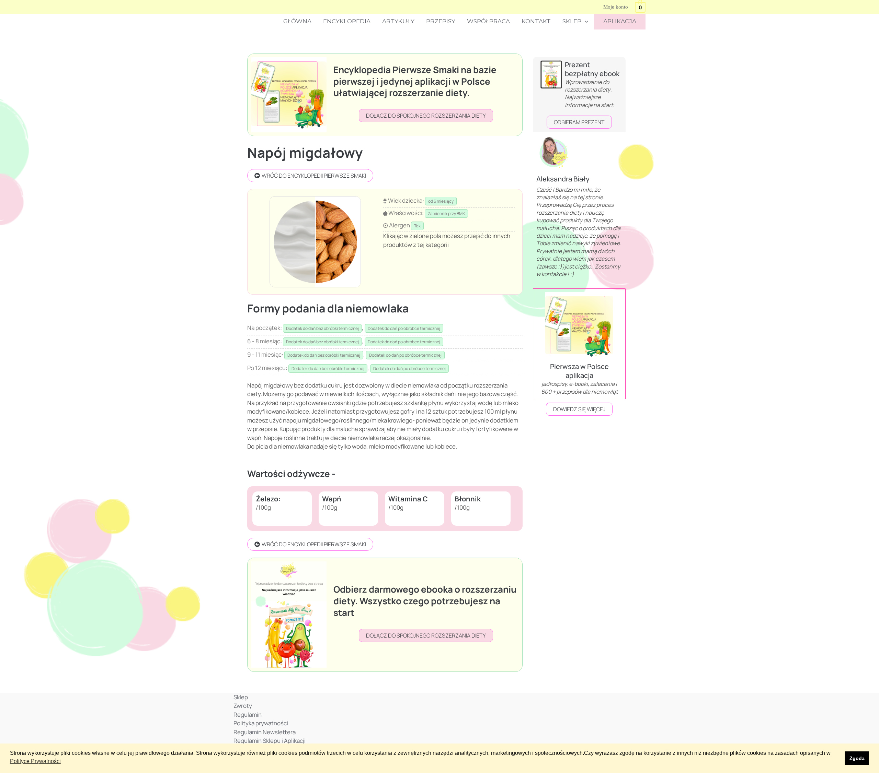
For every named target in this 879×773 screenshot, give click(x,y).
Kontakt (536, 21)
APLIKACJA (619, 21)
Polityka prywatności (260, 723)
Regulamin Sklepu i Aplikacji (269, 741)
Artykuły (398, 21)
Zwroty (242, 706)
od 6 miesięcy (441, 201)
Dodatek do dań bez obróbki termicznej (322, 328)
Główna (297, 21)
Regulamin (247, 714)
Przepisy (440, 21)
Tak (417, 226)
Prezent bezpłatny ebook (592, 69)
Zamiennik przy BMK (446, 213)
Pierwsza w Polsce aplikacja (579, 371)
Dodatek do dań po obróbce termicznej (404, 328)
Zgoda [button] (857, 758)
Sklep (571, 21)
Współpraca (488, 21)
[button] (584, 21)
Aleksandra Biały (563, 178)
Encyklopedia (346, 21)
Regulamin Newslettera (264, 732)
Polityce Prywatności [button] (35, 761)
